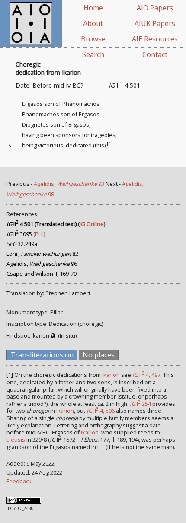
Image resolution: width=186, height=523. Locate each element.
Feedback (19, 481)
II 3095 (19, 234)
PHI (39, 234)
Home (93, 8)
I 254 (140, 404)
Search (93, 54)
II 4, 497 (146, 375)
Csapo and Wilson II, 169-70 (41, 273)
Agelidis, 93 (69, 184)
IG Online (92, 224)
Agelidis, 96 (41, 264)
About (93, 23)
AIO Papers (155, 8)
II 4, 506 (101, 411)
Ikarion (111, 375)
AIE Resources (155, 39)
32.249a (21, 244)
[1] (110, 143)
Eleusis (15, 439)
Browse (93, 39)
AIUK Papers (155, 23)
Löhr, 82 (42, 254)
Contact (154, 54)
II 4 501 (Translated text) (41, 224)
